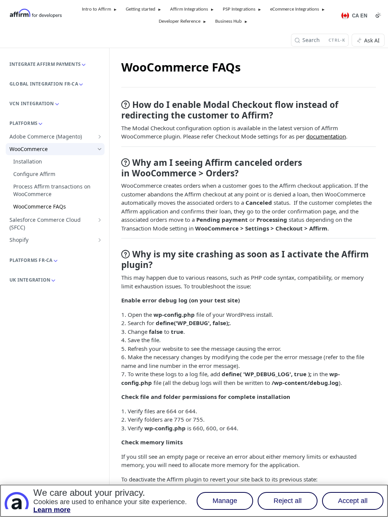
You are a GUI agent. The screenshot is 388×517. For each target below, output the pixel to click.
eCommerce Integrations (294, 9)
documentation (326, 136)
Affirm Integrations (189, 9)
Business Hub (228, 21)
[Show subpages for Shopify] (100, 240)
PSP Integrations (239, 9)
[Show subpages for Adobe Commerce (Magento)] (100, 137)
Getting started (140, 9)
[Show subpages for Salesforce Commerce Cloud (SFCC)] (100, 220)
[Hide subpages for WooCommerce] (100, 149)
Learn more (51, 510)
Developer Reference (179, 21)
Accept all (353, 501)
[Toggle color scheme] (378, 15)
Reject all (288, 501)
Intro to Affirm (96, 9)
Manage (225, 501)
